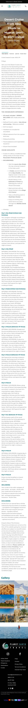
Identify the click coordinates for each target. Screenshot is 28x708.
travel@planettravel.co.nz (15, 674)
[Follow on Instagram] (8, 654)
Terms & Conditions (20, 667)
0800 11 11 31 (11, 677)
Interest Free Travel (20, 669)
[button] (2, 6)
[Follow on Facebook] (20, 654)
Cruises (3, 667)
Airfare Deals (4, 658)
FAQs (16, 658)
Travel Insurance (5, 660)
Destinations (4, 665)
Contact (17, 661)
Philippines (4, 663)
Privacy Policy (18, 664)
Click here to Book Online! (14, 1)
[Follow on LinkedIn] (12, 688)
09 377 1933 (11, 680)
